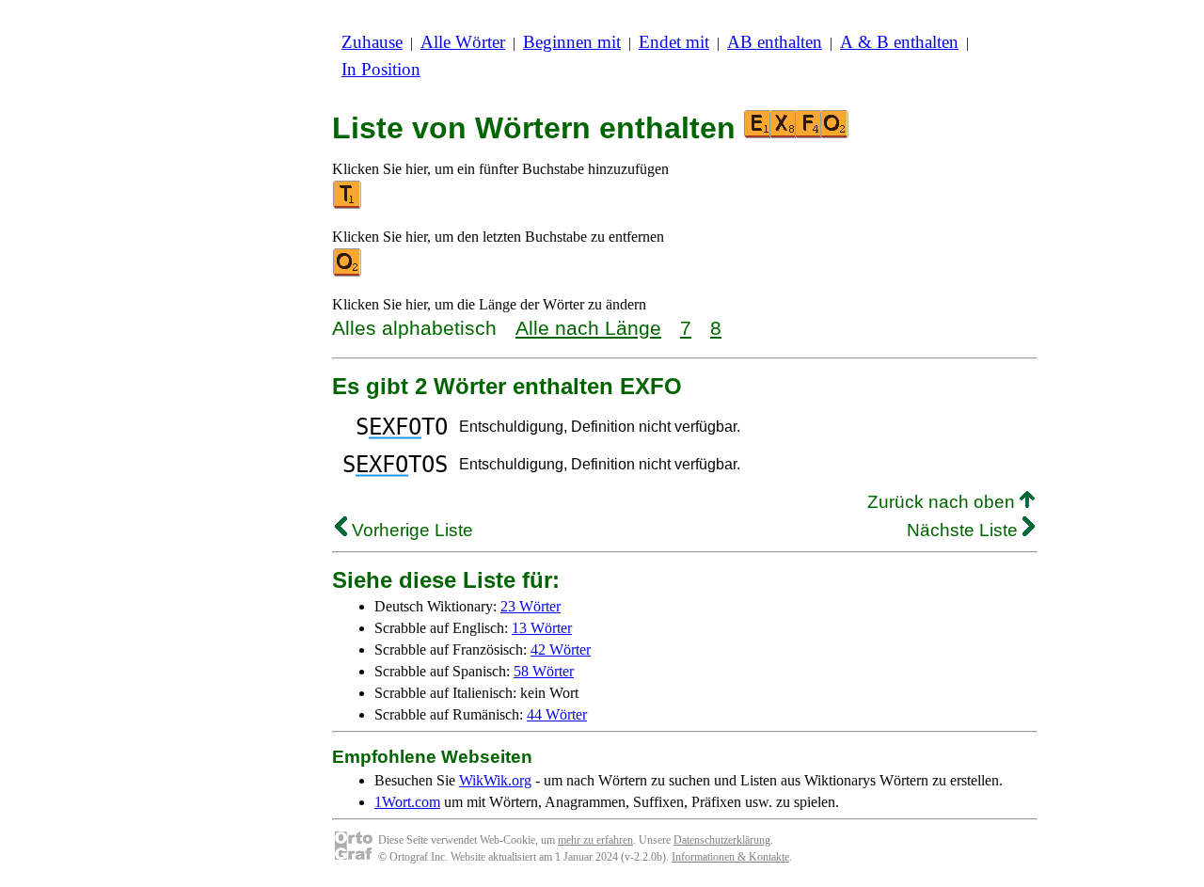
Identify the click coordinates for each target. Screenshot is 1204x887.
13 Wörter (542, 628)
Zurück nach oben (943, 502)
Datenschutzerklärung (721, 840)
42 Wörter (561, 649)
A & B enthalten (899, 42)
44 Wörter (557, 714)
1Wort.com (407, 802)
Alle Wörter (462, 42)
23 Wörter (530, 606)
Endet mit (674, 42)
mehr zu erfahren (595, 840)
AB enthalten (774, 42)
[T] (348, 205)
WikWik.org (495, 780)
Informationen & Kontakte (730, 856)
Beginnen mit (572, 42)
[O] (348, 272)
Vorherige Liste (410, 530)
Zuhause (372, 42)
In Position (380, 69)
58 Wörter (544, 671)
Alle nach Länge (588, 328)
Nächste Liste (964, 530)
